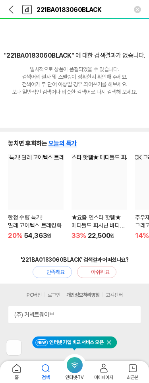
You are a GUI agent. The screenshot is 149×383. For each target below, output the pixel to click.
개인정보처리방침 (83, 295)
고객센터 (114, 295)
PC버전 (34, 295)
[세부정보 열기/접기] (132, 314)
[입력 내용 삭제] (137, 9)
